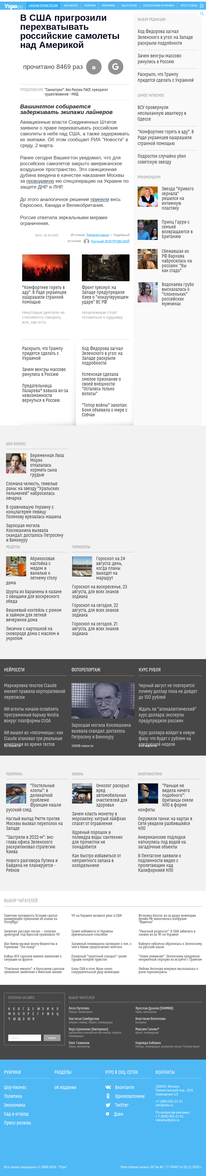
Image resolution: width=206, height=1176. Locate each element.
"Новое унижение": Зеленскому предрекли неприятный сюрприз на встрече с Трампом (170, 958)
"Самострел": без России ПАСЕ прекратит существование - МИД (76, 92)
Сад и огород (129, 5)
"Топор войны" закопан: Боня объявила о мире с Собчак (104, 410)
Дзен (118, 1114)
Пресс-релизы (188, 5)
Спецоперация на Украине (158, 5)
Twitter (122, 1105)
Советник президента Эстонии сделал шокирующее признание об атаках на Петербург (31, 919)
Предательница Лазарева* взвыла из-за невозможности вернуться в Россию (45, 393)
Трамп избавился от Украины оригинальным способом (92, 933)
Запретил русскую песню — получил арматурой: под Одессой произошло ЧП (32, 933)
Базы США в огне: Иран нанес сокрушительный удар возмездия (95, 970)
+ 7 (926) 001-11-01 (169, 1116)
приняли (100, 199)
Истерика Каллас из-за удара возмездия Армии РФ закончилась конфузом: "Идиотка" (167, 919)
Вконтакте (124, 1087)
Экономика (108, 5)
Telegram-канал (97, 235)
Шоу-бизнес (71, 5)
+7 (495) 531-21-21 (169, 1101)
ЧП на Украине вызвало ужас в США (96, 915)
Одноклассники (130, 1096)
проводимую (40, 181)
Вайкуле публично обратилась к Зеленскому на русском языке (170, 945)
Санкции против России (43, 5)
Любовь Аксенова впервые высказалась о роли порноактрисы (168, 970)
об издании (65, 1087)
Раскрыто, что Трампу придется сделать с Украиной (42, 353)
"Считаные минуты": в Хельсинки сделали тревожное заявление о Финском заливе (34, 970)
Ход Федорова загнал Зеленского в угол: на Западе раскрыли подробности (102, 356)
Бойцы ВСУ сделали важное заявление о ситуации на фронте (33, 958)
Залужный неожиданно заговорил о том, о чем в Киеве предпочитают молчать (101, 945)
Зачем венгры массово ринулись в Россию (44, 372)
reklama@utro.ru (167, 1120)
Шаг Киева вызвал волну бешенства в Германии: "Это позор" (30, 945)
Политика (90, 5)
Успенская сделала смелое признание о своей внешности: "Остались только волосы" (101, 384)
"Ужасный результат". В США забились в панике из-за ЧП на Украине (167, 933)
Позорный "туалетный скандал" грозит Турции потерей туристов (99, 958)
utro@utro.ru (164, 1105)
